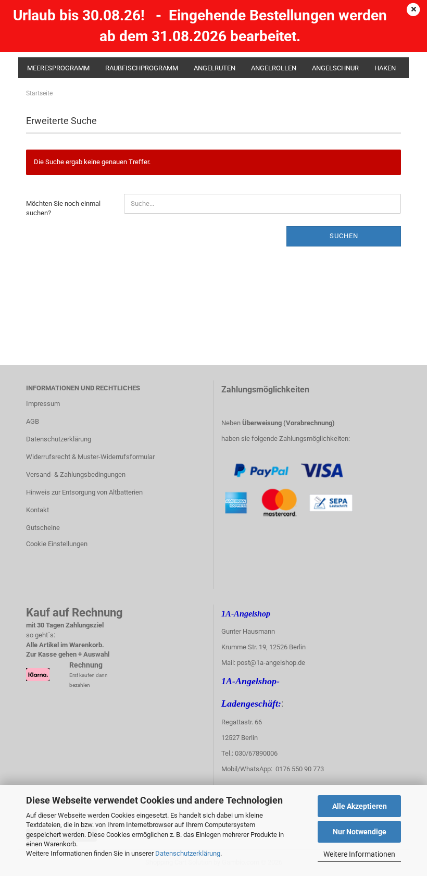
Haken (385, 68)
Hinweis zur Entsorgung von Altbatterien (84, 492)
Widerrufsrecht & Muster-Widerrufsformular (90, 457)
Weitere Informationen (359, 854)
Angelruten (214, 68)
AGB (32, 421)
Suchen (344, 236)
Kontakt (37, 510)
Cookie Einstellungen (56, 544)
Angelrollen (273, 68)
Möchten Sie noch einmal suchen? (63, 208)
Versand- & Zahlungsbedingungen (75, 474)
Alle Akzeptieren (359, 806)
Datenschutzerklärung (187, 853)
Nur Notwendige (359, 832)
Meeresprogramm (58, 68)
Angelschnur (335, 68)
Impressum (43, 404)
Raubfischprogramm (141, 68)
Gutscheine (43, 528)
